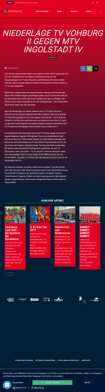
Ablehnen (17, 382)
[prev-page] (6, 274)
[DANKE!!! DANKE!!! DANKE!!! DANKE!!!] (89, 214)
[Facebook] (93, 3)
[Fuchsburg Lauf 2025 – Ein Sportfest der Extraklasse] (15, 214)
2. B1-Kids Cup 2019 (38, 228)
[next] (60, 2)
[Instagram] (97, 3)
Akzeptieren (52, 382)
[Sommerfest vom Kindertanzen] (64, 214)
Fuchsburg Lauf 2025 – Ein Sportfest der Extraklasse (12, 233)
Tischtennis (52, 57)
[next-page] (10, 274)
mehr (87, 382)
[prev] (55, 2)
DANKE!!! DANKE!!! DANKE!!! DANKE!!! (85, 231)
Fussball (34, 221)
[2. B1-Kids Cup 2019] (40, 214)
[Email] (95, 68)
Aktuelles (9, 221)
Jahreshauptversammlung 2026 (26, 3)
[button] (100, 11)
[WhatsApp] (89, 68)
